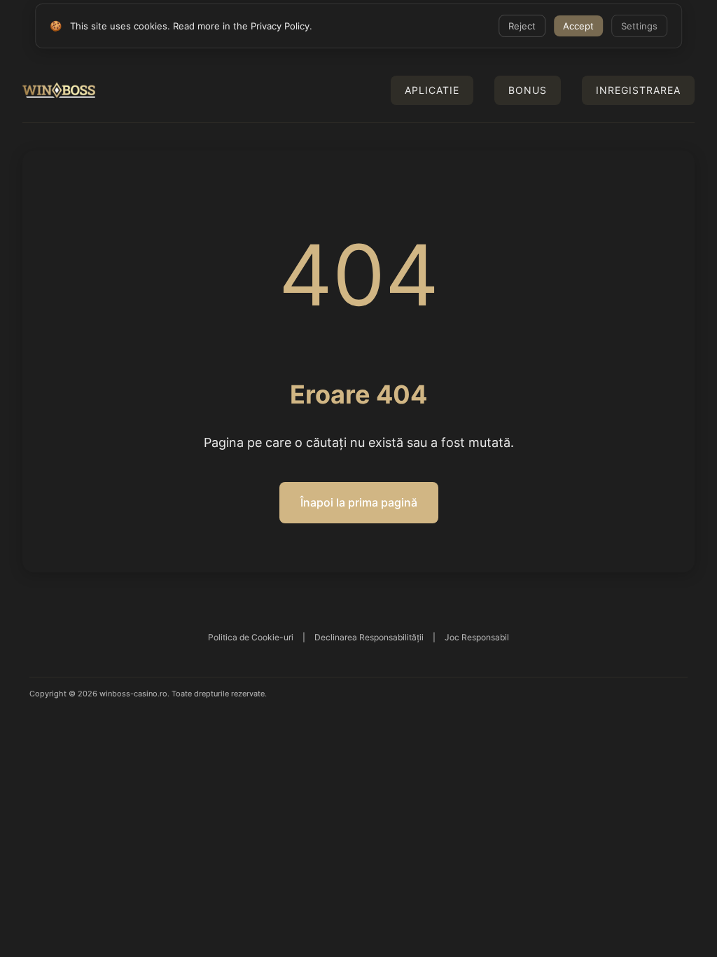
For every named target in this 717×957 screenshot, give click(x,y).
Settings (639, 26)
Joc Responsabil (477, 637)
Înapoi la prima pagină (358, 502)
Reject (522, 26)
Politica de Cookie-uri (250, 637)
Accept (578, 26)
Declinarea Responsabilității (369, 637)
